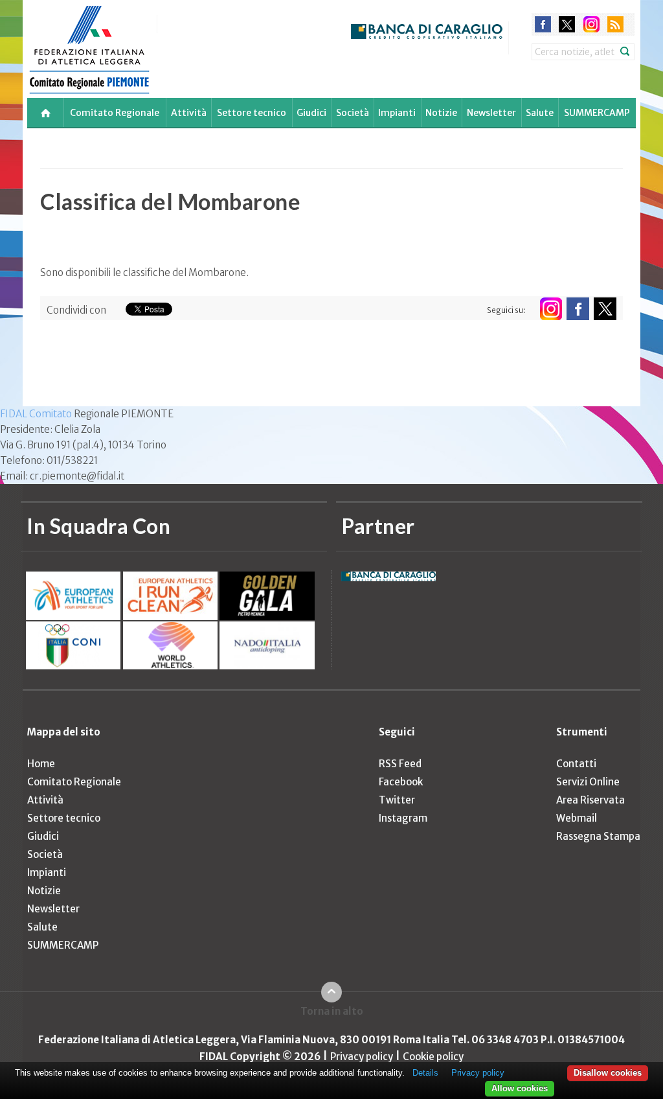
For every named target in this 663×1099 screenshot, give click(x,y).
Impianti (397, 113)
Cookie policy (433, 1056)
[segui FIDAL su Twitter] (605, 308)
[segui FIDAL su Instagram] (550, 308)
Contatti (576, 764)
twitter (567, 24)
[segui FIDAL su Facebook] (578, 308)
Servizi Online (588, 782)
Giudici (311, 113)
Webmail (576, 818)
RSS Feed (400, 764)
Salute (540, 113)
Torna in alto (331, 1011)
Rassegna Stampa (598, 836)
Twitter (397, 800)
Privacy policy (361, 1056)
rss (615, 24)
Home (41, 764)
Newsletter (491, 113)
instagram (591, 24)
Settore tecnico (251, 113)
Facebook (401, 782)
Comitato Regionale (114, 113)
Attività (189, 113)
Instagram (403, 818)
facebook (543, 24)
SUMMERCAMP (597, 113)
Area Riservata (590, 800)
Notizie (441, 113)
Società (352, 113)
